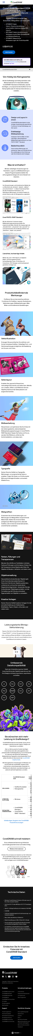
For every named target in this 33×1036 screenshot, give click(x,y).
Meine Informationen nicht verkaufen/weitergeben (24, 1022)
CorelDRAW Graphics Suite (10, 61)
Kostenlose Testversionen (24, 993)
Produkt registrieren (6, 1011)
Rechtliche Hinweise (22, 1019)
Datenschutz (21, 1013)
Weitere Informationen (16, 849)
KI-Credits (4, 1001)
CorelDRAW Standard (7, 993)
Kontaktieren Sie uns (7, 1017)
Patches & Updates (6, 1013)
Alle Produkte (5, 1005)
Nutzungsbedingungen (23, 1011)
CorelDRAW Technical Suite (8, 999)
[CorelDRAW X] (6, 976)
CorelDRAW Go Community (8, 1021)
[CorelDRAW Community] (16, 976)
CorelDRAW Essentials (7, 995)
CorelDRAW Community (7, 1019)
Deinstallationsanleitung (7, 1015)
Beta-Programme (22, 997)
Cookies (20, 1015)
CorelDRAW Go (5, 997)
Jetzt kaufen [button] (9, 52)
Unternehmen (21, 991)
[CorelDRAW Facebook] (3, 976)
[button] (16, 103)
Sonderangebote (6, 1003)
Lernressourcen (21, 995)
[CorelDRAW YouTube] (9, 976)
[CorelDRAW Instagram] (13, 976)
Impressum (20, 1026)
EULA (19, 1017)
